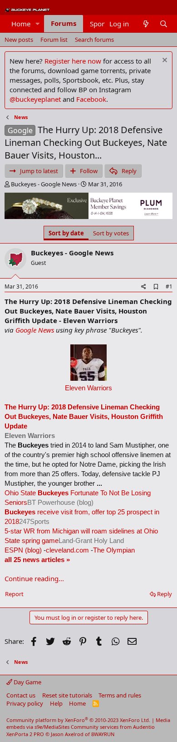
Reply (164, 594)
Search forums (94, 39)
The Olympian (114, 550)
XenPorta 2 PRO (25, 734)
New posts (19, 39)
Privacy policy (24, 703)
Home (20, 23)
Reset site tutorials (67, 695)
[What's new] (145, 23)
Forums (63, 23)
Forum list (54, 39)
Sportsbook (108, 23)
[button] (37, 23)
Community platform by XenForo (78, 720)
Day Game (26, 682)
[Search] (163, 23)
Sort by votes (111, 233)
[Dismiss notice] (163, 61)
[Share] (143, 287)
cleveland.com (67, 550)
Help (56, 703)
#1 (169, 286)
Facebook (91, 99)
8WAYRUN (102, 734)
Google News (34, 329)
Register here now (72, 60)
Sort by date (66, 233)
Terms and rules (119, 695)
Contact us (20, 695)
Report (14, 594)
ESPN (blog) (23, 550)
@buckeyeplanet (35, 99)
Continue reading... (34, 578)
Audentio (144, 726)
